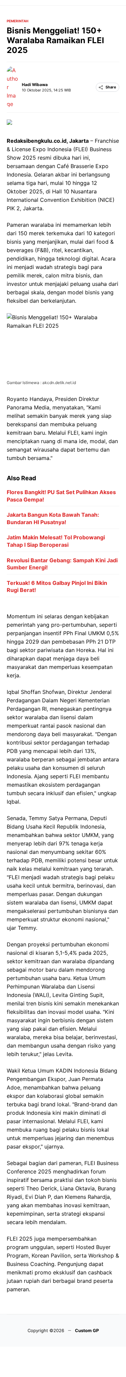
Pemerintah (17, 21)
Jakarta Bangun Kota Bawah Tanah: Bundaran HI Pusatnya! (53, 518)
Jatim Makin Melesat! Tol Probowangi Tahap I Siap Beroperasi (56, 541)
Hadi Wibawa (35, 84)
